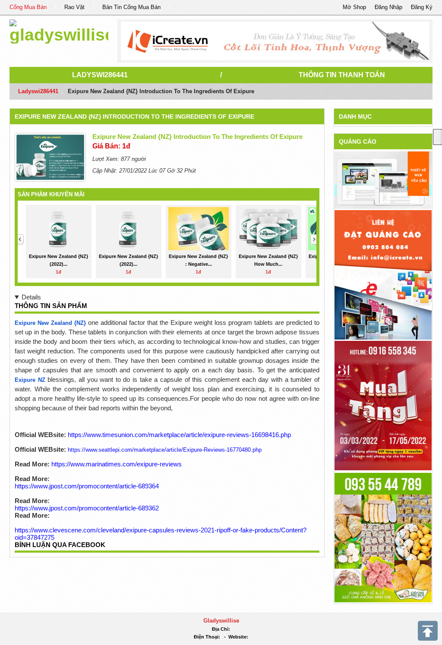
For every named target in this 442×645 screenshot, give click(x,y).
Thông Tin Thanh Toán (342, 75)
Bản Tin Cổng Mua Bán (131, 7)
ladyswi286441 (100, 75)
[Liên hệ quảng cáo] (383, 274)
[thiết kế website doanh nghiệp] (383, 179)
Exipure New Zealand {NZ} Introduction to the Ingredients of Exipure (134, 116)
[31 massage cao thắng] (383, 405)
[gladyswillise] (58, 30)
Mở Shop (354, 7)
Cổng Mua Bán (28, 7)
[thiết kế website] (275, 41)
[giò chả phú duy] (383, 537)
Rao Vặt (74, 7)
